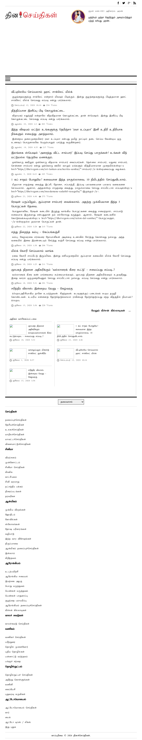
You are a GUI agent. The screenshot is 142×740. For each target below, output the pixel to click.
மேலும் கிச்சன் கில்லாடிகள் (108, 310)
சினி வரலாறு (12, 481)
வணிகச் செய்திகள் (15, 637)
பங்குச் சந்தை (13, 661)
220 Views (47, 305)
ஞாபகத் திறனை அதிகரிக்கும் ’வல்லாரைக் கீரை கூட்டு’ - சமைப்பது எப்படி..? (63, 270)
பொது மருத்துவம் (15, 586)
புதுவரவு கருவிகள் (15, 694)
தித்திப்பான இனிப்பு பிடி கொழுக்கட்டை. (38, 111)
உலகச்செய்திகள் (14, 429)
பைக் (8, 717)
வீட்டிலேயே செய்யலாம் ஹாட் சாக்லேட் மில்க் (42, 92)
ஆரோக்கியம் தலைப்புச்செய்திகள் (23, 605)
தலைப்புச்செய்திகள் (15, 420)
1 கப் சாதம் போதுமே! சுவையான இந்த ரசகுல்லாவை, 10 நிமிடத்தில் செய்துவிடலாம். (68, 180)
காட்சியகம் (11, 477)
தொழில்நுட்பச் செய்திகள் (19, 675)
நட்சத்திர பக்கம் (14, 486)
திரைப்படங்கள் (13, 491)
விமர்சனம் (10, 457)
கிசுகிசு (8, 472)
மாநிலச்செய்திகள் (14, 434)
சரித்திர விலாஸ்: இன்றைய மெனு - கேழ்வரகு (42, 288)
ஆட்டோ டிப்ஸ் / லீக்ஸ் (18, 722)
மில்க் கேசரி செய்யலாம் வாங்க (32, 251)
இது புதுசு (10, 727)
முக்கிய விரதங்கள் (15, 509)
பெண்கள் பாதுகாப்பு (16, 595)
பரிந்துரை (10, 642)
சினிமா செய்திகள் (15, 467)
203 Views (47, 124)
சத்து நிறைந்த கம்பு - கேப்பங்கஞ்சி (35, 232)
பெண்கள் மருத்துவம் (16, 591)
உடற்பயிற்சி (12, 571)
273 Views (47, 196)
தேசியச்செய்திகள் (14, 424)
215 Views (47, 226)
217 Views (48, 147)
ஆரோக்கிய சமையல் (16, 576)
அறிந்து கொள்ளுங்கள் (17, 679)
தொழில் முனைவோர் (16, 647)
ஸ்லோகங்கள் (12, 524)
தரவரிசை (10, 496)
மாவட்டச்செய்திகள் (15, 439)
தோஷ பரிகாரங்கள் (15, 529)
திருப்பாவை (11, 543)
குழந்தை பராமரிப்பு (16, 600)
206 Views (47, 245)
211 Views (47, 264)
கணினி (9, 684)
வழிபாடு (9, 534)
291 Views (47, 283)
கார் (7, 712)
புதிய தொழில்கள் (15, 651)
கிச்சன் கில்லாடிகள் (15, 610)
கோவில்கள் (11, 519)
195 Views (47, 174)
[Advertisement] (71, 51)
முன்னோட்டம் (12, 462)
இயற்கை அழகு (13, 581)
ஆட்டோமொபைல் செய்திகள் (21, 707)
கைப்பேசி (10, 689)
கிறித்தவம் (10, 558)
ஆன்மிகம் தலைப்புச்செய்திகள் (22, 548)
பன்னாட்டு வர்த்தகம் (16, 656)
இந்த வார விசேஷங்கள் (18, 538)
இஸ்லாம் (10, 553)
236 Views (51, 105)
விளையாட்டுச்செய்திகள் (18, 444)
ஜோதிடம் (10, 514)
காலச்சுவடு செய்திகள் (17, 623)
